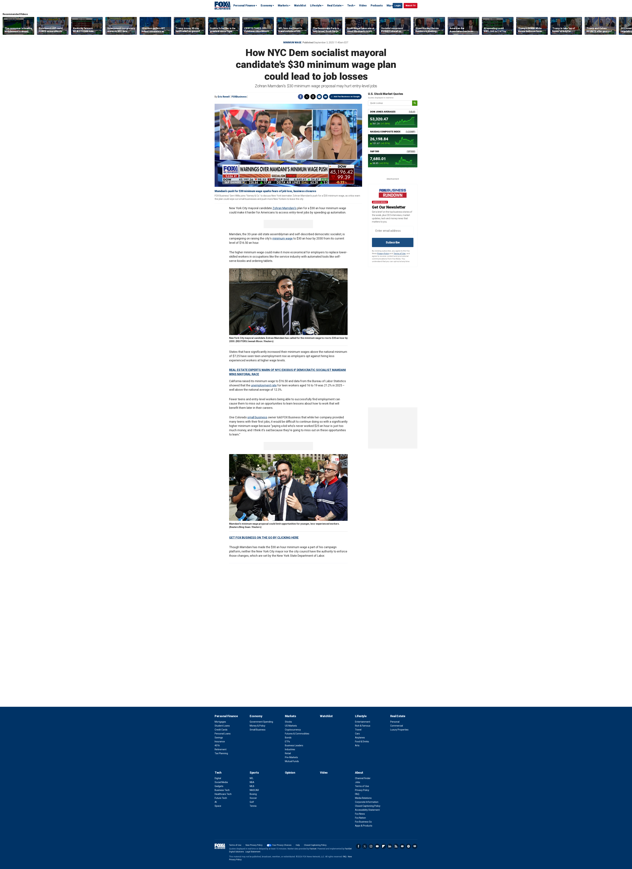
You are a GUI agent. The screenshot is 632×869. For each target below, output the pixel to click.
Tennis (253, 806)
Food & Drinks (362, 741)
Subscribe (393, 242)
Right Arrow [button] (626, 26)
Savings (219, 737)
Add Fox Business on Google (347, 97)
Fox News (360, 814)
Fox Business (222, 5)
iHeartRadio (414, 846)
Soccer (253, 798)
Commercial (396, 725)
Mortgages (220, 721)
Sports (254, 772)
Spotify (408, 846)
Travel (358, 729)
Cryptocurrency (293, 729)
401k (217, 745)
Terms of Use (400, 253)
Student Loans (222, 725)
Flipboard (383, 846)
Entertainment (362, 721)
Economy (266, 5)
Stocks (288, 721)
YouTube (377, 846)
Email (325, 96)
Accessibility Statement (367, 810)
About (359, 772)
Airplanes (360, 737)
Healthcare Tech (223, 794)
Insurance (220, 741)
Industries (290, 749)
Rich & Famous (362, 725)
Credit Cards (221, 729)
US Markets (291, 725)
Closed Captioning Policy (367, 806)
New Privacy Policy (254, 845)
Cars (357, 733)
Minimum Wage (292, 42)
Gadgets (219, 786)
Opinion (290, 772)
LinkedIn (389, 846)
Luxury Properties (399, 729)
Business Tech (222, 790)
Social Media (221, 782)
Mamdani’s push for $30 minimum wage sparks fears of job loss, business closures (265, 191)
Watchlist (300, 5)
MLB (252, 786)
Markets (283, 5)
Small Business (257, 729)
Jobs (357, 782)
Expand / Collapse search (389, 5)
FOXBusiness (239, 96)
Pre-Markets (291, 757)
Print (319, 96)
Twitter (306, 96)
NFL (251, 778)
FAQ (357, 794)
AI (216, 802)
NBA (252, 782)
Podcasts (377, 5)
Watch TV (411, 5)
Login (398, 5)
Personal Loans (223, 733)
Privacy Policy (383, 253)
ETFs (287, 741)
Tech (350, 5)
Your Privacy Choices (281, 845)
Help (298, 845)
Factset (313, 849)
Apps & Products (363, 825)
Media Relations (363, 798)
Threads (313, 96)
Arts (357, 745)
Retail (288, 753)
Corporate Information (366, 802)
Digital (218, 778)
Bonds (288, 737)
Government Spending (261, 721)
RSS (396, 846)
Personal (394, 721)
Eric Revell (224, 96)
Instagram (371, 846)
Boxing (253, 794)
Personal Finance (244, 5)
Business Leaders (294, 745)
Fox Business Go (363, 821)
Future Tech (221, 798)
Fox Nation (360, 817)
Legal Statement (252, 852)
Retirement (220, 749)
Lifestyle (316, 5)
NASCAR (254, 790)
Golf (252, 802)
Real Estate (334, 5)
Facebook (300, 96)
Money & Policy (257, 725)
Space (218, 806)
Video (363, 5)
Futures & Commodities (297, 733)
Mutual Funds (292, 761)
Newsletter (402, 846)
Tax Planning (221, 753)
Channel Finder (362, 778)
